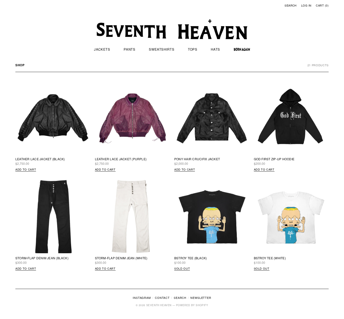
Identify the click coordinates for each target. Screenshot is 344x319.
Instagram (142, 298)
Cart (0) (322, 5)
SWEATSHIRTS (161, 49)
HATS (215, 49)
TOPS (192, 49)
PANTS (129, 49)
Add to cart (25, 169)
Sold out (182, 268)
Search (291, 5)
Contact (162, 298)
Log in (306, 5)
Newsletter (200, 298)
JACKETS (102, 49)
